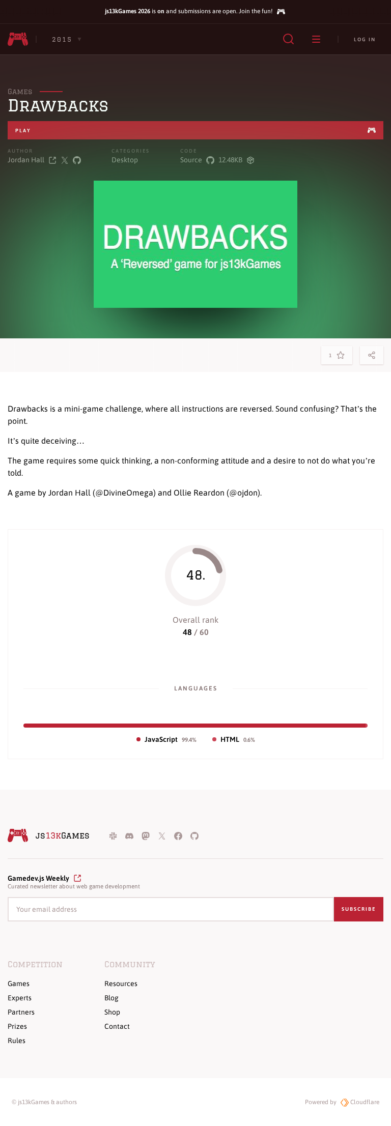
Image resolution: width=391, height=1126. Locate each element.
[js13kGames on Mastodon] (145, 835)
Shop (112, 1012)
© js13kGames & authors (44, 1102)
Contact (117, 1026)
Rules (16, 1040)
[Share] (371, 355)
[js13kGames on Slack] (113, 835)
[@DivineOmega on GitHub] (77, 160)
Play (23, 130)
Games (20, 92)
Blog (111, 998)
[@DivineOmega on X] (65, 160)
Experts (20, 998)
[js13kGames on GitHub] (194, 835)
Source (191, 160)
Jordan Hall (26, 160)
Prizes (17, 1026)
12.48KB (230, 160)
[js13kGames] (18, 39)
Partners (21, 1012)
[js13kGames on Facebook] (178, 835)
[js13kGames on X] (162, 835)
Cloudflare (364, 1102)
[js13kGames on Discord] (129, 835)
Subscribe (359, 909)
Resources (120, 983)
